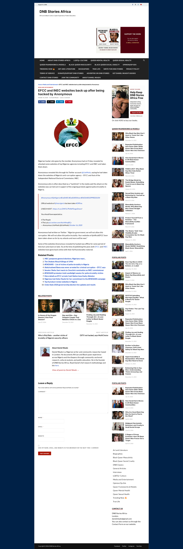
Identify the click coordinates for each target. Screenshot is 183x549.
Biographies (83, 69)
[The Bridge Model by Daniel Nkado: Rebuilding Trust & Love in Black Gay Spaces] (118, 180)
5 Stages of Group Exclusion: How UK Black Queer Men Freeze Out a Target (134, 437)
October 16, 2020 (75, 225)
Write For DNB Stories (113, 69)
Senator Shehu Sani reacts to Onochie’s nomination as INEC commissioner (74, 270)
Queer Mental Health (100, 60)
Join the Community (70, 78)
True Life (96, 69)
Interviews (117, 472)
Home (42, 60)
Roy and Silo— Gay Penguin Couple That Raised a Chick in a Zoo (71, 317)
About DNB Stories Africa (59, 60)
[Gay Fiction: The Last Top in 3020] (118, 309)
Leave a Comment (65, 97)
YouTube (139, 546)
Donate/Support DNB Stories (70, 73)
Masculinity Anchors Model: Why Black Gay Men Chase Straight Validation (133, 207)
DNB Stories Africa (55, 11)
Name (40, 417)
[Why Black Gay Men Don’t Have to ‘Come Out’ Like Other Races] (118, 133)
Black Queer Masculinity (80, 65)
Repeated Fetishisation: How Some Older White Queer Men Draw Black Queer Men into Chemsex (135, 147)
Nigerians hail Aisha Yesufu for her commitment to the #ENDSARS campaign (75, 279)
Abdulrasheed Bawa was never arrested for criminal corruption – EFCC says (75, 267)
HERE (121, 120)
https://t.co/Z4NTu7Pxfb (62, 209)
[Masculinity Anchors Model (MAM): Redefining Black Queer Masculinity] (118, 244)
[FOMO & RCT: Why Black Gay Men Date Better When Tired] (118, 169)
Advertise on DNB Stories (98, 73)
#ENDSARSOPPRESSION (90, 198)
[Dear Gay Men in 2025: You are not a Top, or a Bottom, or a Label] (118, 262)
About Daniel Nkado (91, 78)
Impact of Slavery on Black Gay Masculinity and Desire (135, 275)
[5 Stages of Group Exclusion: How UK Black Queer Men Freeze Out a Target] (118, 435)
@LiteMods (86, 172)
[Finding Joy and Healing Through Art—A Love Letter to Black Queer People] (97, 306)
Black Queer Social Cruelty (107, 65)
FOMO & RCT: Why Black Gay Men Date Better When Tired (134, 171)
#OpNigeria (55, 198)
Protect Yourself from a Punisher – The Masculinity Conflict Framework (134, 221)
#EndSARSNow (74, 198)
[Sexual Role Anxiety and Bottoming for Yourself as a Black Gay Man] (118, 193)
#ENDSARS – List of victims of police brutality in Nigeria (67, 264)
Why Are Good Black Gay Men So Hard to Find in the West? (134, 414)
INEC (105, 247)
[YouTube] (141, 4)
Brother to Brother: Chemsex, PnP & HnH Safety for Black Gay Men (134, 347)
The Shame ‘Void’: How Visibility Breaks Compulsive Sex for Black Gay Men (134, 234)
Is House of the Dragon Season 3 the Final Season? (47, 317)
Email (40, 426)
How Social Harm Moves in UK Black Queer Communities (134, 160)
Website (41, 436)
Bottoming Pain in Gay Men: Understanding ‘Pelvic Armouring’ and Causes (133, 371)
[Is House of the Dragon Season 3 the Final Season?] (49, 306)
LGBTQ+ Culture (80, 60)
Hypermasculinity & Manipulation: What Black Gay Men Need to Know (134, 359)
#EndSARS (64, 198)
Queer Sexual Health (122, 60)
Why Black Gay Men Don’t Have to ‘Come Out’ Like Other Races (134, 135)
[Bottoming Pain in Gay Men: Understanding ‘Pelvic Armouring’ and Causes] (118, 368)
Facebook (117, 546)
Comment (42, 391)
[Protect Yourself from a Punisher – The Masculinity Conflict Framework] (118, 218)
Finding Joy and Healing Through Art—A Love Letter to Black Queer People (134, 335)
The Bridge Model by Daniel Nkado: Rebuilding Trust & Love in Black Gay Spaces (134, 183)
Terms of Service (47, 73)
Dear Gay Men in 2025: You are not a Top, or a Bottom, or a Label (133, 264)
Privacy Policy (132, 69)
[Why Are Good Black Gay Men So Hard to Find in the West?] (118, 412)
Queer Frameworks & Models (53, 65)
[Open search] (143, 60)
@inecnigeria (59, 203)
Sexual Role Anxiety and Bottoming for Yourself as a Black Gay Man (134, 195)
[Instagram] (138, 4)
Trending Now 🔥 (47, 69)
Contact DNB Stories (49, 78)
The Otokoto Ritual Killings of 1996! (59, 261)
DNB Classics (118, 465)
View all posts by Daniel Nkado (65, 370)
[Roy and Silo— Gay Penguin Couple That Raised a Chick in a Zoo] (73, 306)
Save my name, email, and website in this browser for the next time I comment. (68, 448)
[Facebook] (133, 4)
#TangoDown (76, 209)
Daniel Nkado (55, 97)
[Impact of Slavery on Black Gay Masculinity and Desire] (118, 273)
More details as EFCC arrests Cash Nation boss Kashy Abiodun (70, 276)
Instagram (131, 546)
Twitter (124, 546)
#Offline (79, 203)
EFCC (97, 247)
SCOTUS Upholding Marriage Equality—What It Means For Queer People (134, 298)
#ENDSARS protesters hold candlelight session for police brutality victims (74, 273)
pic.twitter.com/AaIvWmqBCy (60, 222)
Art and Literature (66, 69)
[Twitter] (135, 4)
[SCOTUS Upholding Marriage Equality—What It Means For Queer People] (118, 296)
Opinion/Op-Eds (129, 65)
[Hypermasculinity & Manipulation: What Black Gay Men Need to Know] (118, 357)
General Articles (119, 468)
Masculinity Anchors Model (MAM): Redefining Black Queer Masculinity (135, 246)
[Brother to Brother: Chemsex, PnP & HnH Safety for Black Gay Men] (118, 346)
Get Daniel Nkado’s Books (124, 73)
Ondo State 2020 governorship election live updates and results (70, 285)
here (57, 365)
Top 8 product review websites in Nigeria (61, 282)
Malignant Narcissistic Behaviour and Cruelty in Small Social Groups (134, 425)
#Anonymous (46, 198)
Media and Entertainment (50, 84)
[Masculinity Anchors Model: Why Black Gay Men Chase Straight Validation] (118, 205)
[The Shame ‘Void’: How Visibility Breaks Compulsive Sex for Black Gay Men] (118, 231)
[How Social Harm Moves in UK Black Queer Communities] (118, 158)
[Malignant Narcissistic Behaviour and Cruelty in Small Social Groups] (118, 423)
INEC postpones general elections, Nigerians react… (65, 258)
